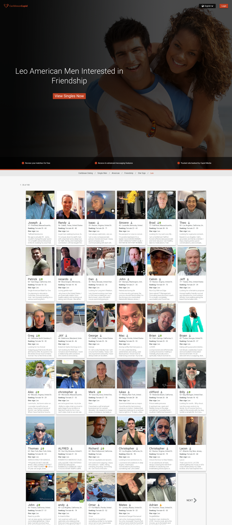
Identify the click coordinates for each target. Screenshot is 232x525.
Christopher (126, 448)
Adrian (153, 505)
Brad (152, 222)
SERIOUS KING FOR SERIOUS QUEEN (40, 460)
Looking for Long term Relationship (101, 291)
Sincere (124, 222)
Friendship (128, 173)
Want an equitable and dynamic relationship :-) (101, 460)
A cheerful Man (64, 516)
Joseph (33, 222)
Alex (31, 392)
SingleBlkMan (154, 516)
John (122, 279)
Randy (62, 222)
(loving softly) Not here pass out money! (131, 347)
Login (223, 6)
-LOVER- (152, 347)
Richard (94, 448)
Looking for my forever (36, 347)
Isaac (92, 222)
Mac (121, 335)
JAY (60, 335)
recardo (63, 279)
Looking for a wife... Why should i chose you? (192, 403)
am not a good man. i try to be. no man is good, (70, 403)
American (116, 173)
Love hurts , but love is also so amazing (40, 403)
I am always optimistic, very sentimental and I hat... (101, 234)
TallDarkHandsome (35, 234)
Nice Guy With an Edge (157, 291)
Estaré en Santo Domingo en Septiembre (70, 347)
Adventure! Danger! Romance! (130, 516)
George (93, 335)
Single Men (102, 173)
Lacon (183, 448)
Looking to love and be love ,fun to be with (131, 460)
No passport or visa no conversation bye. (131, 234)
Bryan (183, 335)
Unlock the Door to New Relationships (161, 460)
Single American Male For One (39, 291)
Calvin (153, 279)
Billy (182, 392)
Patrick (32, 279)
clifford (154, 392)
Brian (152, 335)
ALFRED (63, 448)
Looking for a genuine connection (192, 234)
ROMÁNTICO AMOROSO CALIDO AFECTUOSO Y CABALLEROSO (70, 460)
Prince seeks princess (157, 403)
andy (61, 505)
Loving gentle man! (65, 291)
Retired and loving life (127, 291)
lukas (122, 392)
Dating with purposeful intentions (192, 347)
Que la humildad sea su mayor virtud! (131, 403)
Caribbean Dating (85, 173)
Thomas (33, 448)
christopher (65, 392)
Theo (183, 222)
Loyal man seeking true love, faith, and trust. (70, 234)
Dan (91, 279)
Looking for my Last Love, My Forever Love (161, 234)
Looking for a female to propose (192, 291)
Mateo (123, 505)
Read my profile (34, 516)
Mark (92, 392)
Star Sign (142, 173)
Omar (92, 505)
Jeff (182, 279)
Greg (31, 335)
